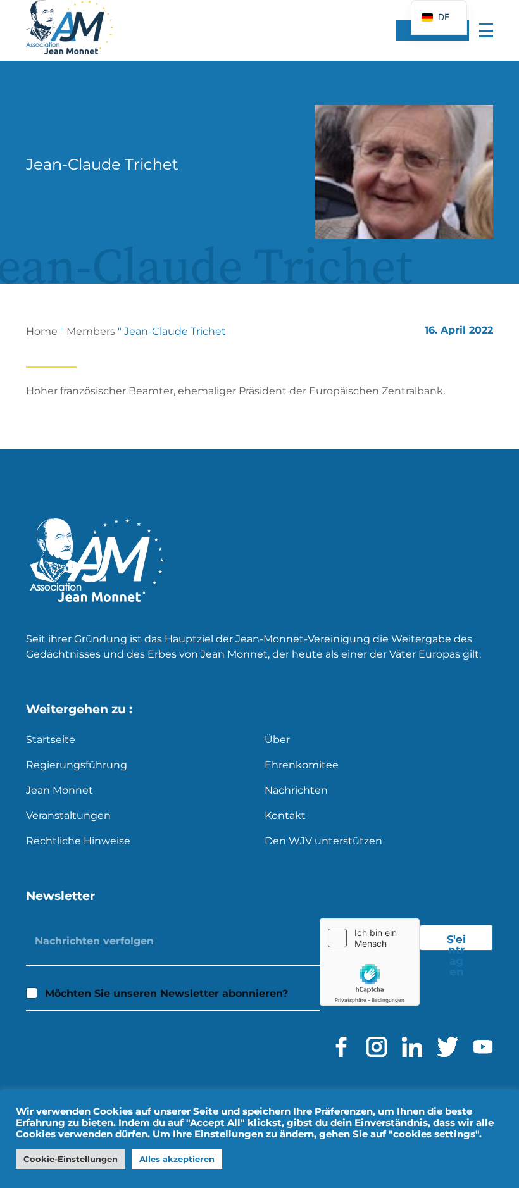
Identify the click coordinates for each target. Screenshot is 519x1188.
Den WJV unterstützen (323, 841)
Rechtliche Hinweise (78, 841)
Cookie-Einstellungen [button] (70, 1159)
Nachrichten (296, 790)
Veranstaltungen (68, 816)
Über (277, 740)
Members (90, 331)
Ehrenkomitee (302, 765)
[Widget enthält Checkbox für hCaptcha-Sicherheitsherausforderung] (370, 962)
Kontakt (285, 816)
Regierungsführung (76, 765)
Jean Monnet (59, 790)
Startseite (50, 740)
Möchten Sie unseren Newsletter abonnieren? (166, 993)
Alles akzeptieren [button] (177, 1159)
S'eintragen (456, 942)
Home (42, 331)
